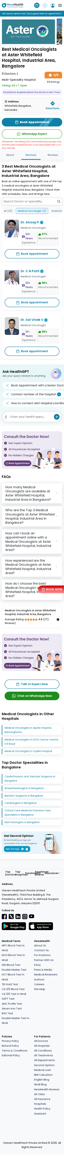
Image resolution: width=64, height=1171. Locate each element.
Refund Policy (10, 1046)
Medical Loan (42, 1070)
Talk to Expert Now (34, 684)
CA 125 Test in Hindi (14, 994)
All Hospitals (42, 1046)
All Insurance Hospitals (42, 1101)
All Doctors (41, 1041)
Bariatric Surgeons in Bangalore (24, 795)
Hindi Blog (40, 1084)
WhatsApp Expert (34, 134)
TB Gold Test (10, 984)
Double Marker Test (14, 969)
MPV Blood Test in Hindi (13, 948)
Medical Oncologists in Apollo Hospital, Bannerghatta (28, 730)
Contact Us (41, 950)
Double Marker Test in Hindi (15, 1020)
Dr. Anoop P (30, 222)
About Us (40, 945)
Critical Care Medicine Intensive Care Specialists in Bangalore (28, 813)
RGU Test (7, 1013)
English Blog (41, 1079)
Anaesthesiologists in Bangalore (24, 788)
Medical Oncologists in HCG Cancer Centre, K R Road (32, 742)
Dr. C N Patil (30, 271)
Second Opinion (44, 1065)
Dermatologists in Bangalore (22, 822)
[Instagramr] (24, 916)
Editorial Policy (11, 1055)
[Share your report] (5, 416)
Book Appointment (34, 254)
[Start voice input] (57, 417)
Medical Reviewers (45, 974)
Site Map (39, 989)
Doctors (9, 74)
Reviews (53, 155)
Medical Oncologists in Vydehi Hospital (28, 751)
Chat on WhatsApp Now (34, 696)
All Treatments (43, 1055)
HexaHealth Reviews (46, 1089)
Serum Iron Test (12, 1008)
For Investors (42, 955)
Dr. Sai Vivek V (32, 319)
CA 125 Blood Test (13, 989)
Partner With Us (44, 960)
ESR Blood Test (11, 965)
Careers (39, 984)
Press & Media (43, 969)
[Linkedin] (18, 916)
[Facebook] (4, 916)
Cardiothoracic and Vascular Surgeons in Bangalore (30, 779)
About (10, 155)
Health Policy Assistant (42, 1111)
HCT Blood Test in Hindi (13, 977)
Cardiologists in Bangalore (21, 803)
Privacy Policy (10, 1041)
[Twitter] (11, 916)
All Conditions (43, 1050)
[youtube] (31, 916)
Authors (39, 979)
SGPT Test (8, 999)
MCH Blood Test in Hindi (13, 957)
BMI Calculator (43, 1075)
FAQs (37, 965)
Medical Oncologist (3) (32, 211)
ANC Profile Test (12, 1004)
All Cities (39, 1094)
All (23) (8, 211)
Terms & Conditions (14, 1050)
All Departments (44, 1060)
